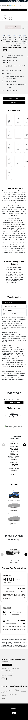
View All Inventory (13, 541)
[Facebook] (3, 678)
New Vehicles (4, 689)
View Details (14, 474)
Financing (17, 686)
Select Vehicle (14, 510)
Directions (23, 691)
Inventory (4, 686)
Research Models (11, 314)
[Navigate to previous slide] (2, 29)
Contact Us (7, 665)
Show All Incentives (14, 402)
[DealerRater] (6, 678)
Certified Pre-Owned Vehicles (4, 697)
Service (11, 686)
